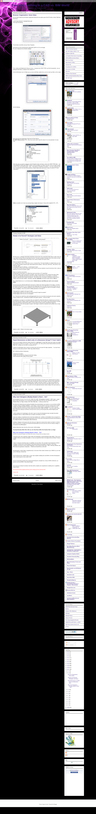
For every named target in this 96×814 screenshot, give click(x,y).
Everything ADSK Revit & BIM (74, 340)
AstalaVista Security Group (71, 606)
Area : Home (70, 572)
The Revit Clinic (70, 299)
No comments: (31, 228)
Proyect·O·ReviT (71, 281)
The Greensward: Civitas (73, 164)
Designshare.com (71, 587)
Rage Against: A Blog (70, 62)
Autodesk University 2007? (25, 399)
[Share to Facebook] (40, 228)
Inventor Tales (70, 108)
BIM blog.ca (70, 361)
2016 (68, 652)
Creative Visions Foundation (74, 541)
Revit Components (71, 524)
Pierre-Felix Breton (71, 565)
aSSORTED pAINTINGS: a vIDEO (72, 622)
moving (68, 372)
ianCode (69, 465)
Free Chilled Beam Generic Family (74, 250)
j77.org (67, 626)
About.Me (67, 71)
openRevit (69, 595)
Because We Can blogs (72, 117)
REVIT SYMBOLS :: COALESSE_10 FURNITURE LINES (76, 527)
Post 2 (68, 200)
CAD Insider (70, 188)
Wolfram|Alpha (70, 559)
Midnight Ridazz (69, 615)
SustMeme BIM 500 (69, 53)
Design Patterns (71, 543)
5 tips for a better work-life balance (74, 195)
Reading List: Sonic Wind (72, 234)
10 (69, 689)
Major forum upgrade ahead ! (73, 228)
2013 (68, 657)
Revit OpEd (69, 122)
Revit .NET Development (73, 470)
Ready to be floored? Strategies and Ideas (27, 236)
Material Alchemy (70, 118)
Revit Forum (70, 227)
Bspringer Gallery (71, 509)
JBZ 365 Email (68, 78)
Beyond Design (70, 286)
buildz (68, 265)
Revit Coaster (70, 293)
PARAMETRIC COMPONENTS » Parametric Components (74, 551)
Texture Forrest (68, 617)
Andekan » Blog (71, 249)
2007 (68, 669)
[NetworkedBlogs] (74, 770)
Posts (68, 642)
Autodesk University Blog (73, 556)
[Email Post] (26, 228)
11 (68, 672)
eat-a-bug (69, 458)
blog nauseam (70, 129)
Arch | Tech (69, 310)
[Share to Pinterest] (42, 228)
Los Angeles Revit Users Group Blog (73, 55)
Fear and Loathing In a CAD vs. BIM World (40, 5)
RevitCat (69, 134)
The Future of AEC (70, 383)
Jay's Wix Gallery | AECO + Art (72, 51)
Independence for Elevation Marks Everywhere (75, 399)
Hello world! (69, 153)
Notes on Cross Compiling (72, 466)
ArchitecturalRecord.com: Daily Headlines (73, 599)
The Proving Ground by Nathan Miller (72, 330)
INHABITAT (69, 100)
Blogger (55, 804)
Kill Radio (67, 613)
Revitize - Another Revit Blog (74, 416)
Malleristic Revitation (72, 422)
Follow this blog (74, 772)
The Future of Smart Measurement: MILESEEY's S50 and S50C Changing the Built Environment (74, 103)
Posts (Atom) (40, 484)
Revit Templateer (71, 387)
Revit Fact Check (69, 60)
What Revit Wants (71, 204)
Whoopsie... (69, 424)
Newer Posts (16, 480)
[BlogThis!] (38, 228)
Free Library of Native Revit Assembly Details (76, 492)
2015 (68, 654)
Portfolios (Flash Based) (70, 73)
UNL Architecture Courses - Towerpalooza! (75, 333)
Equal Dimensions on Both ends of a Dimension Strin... (74, 682)
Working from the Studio (72, 223)
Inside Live (69, 306)
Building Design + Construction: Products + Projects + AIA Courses (73, 583)
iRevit (68, 320)
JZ (67, 755)
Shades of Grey (70, 90)
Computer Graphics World (73, 553)
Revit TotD (69, 194)
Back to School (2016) (76, 311)
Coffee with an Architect (72, 143)
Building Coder (70, 182)
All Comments (70, 644)
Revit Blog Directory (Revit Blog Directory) (73, 547)
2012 (68, 659)
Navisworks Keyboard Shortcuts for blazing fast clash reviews (76, 501)
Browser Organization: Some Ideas (24, 15)
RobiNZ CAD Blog (71, 174)
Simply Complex (71, 254)
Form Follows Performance (73, 199)
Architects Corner (71, 592)
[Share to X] (39, 228)
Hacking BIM (75, 429)
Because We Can (71, 590)
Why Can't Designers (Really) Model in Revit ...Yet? (30, 397)
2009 (68, 665)
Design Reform (70, 437)
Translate (76, 84)
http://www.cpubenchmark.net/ (72, 624)
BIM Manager (70, 499)
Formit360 (74, 342)
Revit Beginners (71, 397)
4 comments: (31, 389)
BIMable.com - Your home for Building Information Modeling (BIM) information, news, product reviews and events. (74, 481)
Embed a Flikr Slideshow (70, 611)
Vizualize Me (68, 64)
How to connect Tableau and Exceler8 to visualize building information (73, 453)
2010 (68, 663)
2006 (68, 707)
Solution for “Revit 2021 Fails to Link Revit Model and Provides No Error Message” (74, 207)
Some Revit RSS (71, 577)
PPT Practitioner (71, 275)
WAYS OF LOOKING (76, 91)
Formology (69, 534)
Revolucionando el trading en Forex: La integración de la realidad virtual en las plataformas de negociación (74, 159)
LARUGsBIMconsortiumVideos (72, 58)
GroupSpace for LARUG (70, 66)
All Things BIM (70, 428)
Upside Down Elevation (77, 388)
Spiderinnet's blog (71, 212)
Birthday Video (70, 510)
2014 (68, 655)
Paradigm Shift (70, 222)
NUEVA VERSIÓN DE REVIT (73, 282)
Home (37, 480)
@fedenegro (70, 451)
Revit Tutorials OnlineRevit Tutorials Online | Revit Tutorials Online (73, 151)
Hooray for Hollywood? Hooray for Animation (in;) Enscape (76, 242)
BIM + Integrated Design (72, 382)
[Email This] (36, 228)
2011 (68, 661)
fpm (47, 804)
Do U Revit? (70, 406)
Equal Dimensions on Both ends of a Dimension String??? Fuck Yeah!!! (37, 340)
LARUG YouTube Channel (71, 49)
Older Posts (58, 480)
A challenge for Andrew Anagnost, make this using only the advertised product (74, 177)
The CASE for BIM (71, 157)
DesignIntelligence (71, 580)
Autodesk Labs (70, 574)
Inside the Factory (71, 305)
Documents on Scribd (70, 69)
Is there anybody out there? (72, 130)
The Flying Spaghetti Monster (72, 620)
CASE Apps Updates (76, 471)
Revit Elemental (70, 489)
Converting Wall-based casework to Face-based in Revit (76, 322)
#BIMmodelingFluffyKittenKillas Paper (73, 75)
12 (69, 670)
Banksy (67, 608)
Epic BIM (69, 371)
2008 (68, 667)
